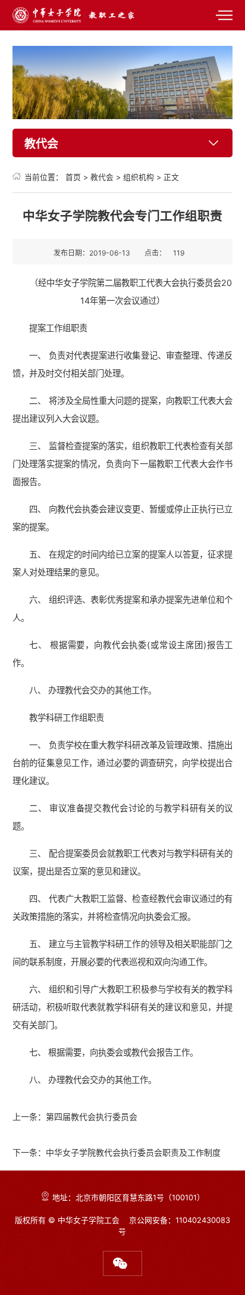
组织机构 (138, 177)
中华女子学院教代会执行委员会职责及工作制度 (133, 1152)
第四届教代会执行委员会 (91, 1117)
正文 (171, 177)
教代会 (102, 177)
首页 (73, 177)
